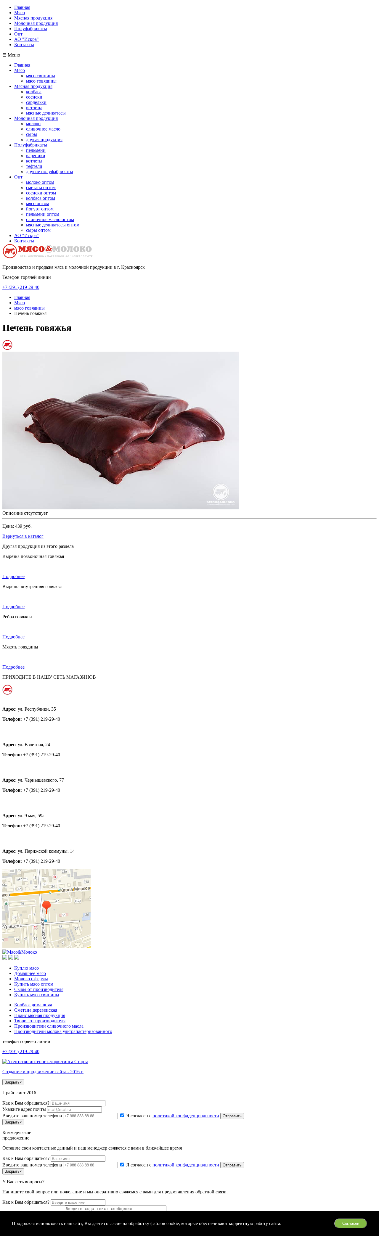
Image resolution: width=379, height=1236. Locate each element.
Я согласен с (172, 1115)
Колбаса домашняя (33, 1004)
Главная (22, 7)
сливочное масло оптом (50, 219)
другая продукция (44, 139)
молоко (33, 123)
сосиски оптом (41, 192)
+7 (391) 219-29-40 (20, 287)
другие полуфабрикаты (49, 171)
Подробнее (13, 576)
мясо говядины (41, 80)
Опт (18, 33)
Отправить (232, 1116)
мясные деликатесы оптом (52, 224)
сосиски (34, 96)
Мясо (19, 12)
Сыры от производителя (38, 989)
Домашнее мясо (30, 973)
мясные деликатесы (46, 112)
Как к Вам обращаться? (26, 1102)
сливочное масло (43, 128)
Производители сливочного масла (48, 1026)
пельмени (36, 150)
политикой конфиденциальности (185, 1115)
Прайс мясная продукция (39, 1015)
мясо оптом (37, 203)
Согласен (350, 1223)
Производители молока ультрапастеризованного (63, 1031)
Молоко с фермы (31, 978)
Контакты (24, 44)
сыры (31, 134)
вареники (35, 155)
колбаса (33, 91)
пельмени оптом (42, 214)
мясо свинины (40, 75)
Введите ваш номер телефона (32, 1115)
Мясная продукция (33, 17)
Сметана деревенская (35, 1010)
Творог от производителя (39, 1020)
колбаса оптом (40, 198)
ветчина (34, 107)
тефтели (34, 166)
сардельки (36, 102)
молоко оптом (40, 182)
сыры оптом (38, 230)
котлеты (34, 160)
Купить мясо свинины (36, 994)
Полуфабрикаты (30, 28)
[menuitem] (195, 65)
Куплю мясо (26, 968)
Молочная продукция (36, 23)
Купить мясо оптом (33, 983)
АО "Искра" (26, 39)
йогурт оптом (40, 208)
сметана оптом (41, 187)
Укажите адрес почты (24, 1109)
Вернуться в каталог (23, 536)
